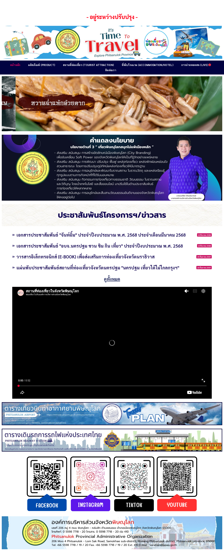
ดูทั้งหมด (112, 279)
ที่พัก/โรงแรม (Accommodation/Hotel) (147, 64)
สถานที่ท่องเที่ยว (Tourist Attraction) (88, 64)
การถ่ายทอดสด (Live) (194, 64)
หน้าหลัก (15, 64)
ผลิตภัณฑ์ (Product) (41, 64)
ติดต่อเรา (110, 70)
